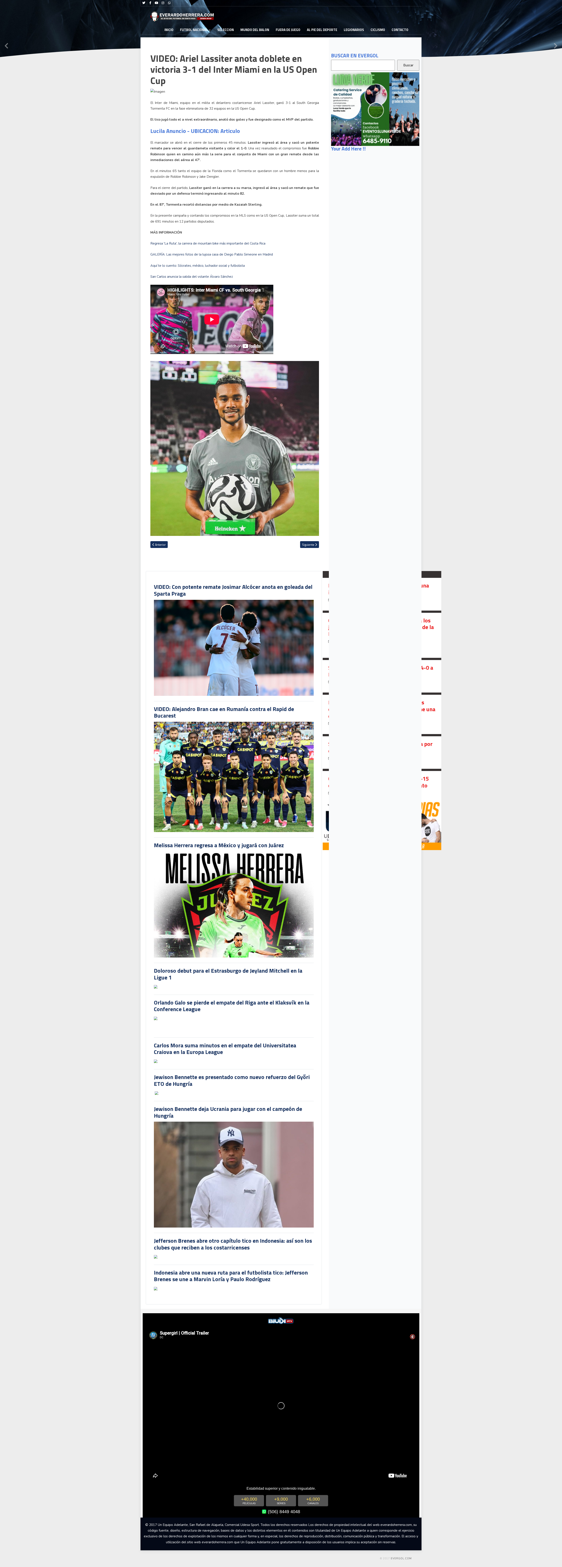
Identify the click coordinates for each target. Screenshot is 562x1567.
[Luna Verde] (375, 109)
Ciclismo (378, 29)
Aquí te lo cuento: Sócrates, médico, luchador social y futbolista (197, 265)
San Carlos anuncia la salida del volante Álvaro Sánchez (191, 276)
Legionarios (354, 29)
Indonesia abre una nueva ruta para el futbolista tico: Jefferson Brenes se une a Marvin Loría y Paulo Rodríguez (231, 1276)
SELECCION (225, 29)
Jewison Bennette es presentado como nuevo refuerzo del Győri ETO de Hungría (232, 1080)
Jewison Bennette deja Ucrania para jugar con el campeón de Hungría (228, 1112)
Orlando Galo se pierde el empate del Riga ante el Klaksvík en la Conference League (231, 1006)
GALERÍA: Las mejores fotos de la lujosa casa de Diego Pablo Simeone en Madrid (211, 254)
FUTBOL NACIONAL (194, 29)
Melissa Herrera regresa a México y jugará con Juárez (219, 845)
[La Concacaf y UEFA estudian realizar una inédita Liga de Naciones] (382, 594)
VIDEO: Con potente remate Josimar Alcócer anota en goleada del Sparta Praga (233, 590)
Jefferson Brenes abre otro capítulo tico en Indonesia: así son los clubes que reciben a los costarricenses (233, 1244)
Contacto (400, 29)
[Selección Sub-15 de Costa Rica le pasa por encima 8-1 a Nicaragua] (382, 752)
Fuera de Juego (288, 29)
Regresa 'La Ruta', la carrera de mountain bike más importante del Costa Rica (207, 243)
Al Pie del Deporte (322, 29)
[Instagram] (163, 3)
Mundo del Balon (254, 29)
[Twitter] (144, 3)
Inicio (168, 29)
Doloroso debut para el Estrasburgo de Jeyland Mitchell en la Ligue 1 (228, 974)
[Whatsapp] (169, 3)
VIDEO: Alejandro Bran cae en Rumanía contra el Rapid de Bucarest (224, 712)
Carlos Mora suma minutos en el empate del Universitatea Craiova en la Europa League (225, 1048)
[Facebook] (150, 3)
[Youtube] (156, 3)
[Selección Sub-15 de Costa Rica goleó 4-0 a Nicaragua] (382, 676)
